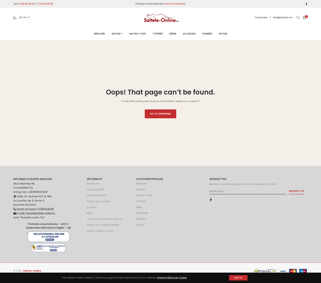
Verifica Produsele (175, 3)
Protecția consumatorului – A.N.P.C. (48, 224)
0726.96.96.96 (45, 4)
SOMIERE (140, 219)
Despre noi (93, 183)
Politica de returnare (99, 201)
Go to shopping (160, 113)
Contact (92, 207)
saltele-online (32, 270)
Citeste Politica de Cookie (172, 277)
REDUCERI (141, 183)
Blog (89, 213)
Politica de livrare (97, 195)
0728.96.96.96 (26, 4)
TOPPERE (141, 201)
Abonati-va (296, 191)
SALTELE (140, 189)
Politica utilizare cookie (100, 231)
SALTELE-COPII (144, 195)
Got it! (238, 277)
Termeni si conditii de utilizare (104, 219)
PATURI (140, 225)
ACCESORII (142, 213)
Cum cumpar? (95, 189)
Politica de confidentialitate (103, 225)
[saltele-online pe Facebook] (306, 3)
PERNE (139, 207)
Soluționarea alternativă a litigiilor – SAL (48, 227)
